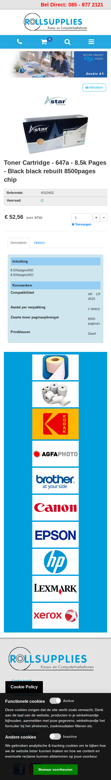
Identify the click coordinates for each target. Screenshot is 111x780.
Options (39, 243)
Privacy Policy (22, 688)
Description (19, 243)
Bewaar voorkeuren (55, 769)
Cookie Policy (24, 687)
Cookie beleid (21, 681)
